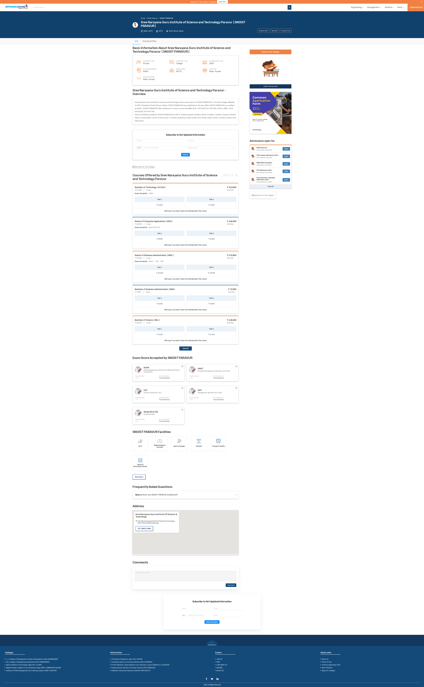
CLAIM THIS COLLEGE (270, 86)
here (169, 211)
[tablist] (212, 41)
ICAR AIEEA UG (221, 665)
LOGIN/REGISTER (416, 7)
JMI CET (219, 659)
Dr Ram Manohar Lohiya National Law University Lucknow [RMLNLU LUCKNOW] (140, 665)
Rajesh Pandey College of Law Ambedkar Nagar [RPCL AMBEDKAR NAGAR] (33, 668)
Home (143, 18)
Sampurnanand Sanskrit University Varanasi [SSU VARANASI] (133, 668)
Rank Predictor (327, 668)
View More (212, 645)
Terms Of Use (326, 662)
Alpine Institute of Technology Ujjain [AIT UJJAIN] (24, 665)
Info (136, 41)
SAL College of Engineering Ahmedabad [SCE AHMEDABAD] (27, 662)
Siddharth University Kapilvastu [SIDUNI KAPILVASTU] (130, 670)
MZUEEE (219, 668)
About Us (325, 659)
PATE (218, 662)
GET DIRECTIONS (144, 529)
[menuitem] (357, 7)
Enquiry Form (285, 31)
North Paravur (152, 18)
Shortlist (275, 31)
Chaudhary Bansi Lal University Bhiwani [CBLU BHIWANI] (131, 662)
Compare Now (263, 31)
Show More (139, 477)
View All (185, 348)
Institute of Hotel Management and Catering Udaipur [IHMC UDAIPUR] (31, 670)
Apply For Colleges (328, 670)
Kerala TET (220, 670)
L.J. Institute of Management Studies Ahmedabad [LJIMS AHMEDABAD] (32, 659)
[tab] (136, 41)
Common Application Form (331, 665)
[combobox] (159, 7)
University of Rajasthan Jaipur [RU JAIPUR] (126, 659)
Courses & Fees (149, 41)
